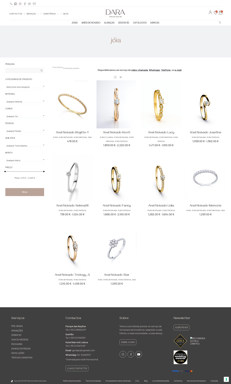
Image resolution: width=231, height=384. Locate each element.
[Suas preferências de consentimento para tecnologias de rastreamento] (226, 379)
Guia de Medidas (19, 339)
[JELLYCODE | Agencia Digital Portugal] (12, 381)
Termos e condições (93, 381)
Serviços (31, 13)
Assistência (49, 13)
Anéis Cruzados (106, 137)
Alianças (109, 22)
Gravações (17, 330)
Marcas (154, 22)
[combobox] (72, 67)
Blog (65, 13)
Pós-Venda (17, 326)
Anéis (55, 137)
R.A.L (137, 381)
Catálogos (140, 22)
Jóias (75, 22)
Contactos (15, 13)
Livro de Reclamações (160, 381)
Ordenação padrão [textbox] (71, 68)
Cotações (214, 381)
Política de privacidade (72, 381)
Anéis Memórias (80, 137)
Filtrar (25, 192)
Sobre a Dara (128, 342)
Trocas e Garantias (21, 357)
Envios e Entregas (20, 348)
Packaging (16, 344)
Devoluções (17, 353)
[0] (220, 14)
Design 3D (123, 22)
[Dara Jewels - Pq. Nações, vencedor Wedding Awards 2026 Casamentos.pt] (180, 357)
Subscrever (181, 327)
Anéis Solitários (121, 141)
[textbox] (24, 87)
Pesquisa (41, 70)
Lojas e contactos (77, 368)
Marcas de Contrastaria (196, 381)
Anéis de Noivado (90, 22)
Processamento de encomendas (118, 381)
